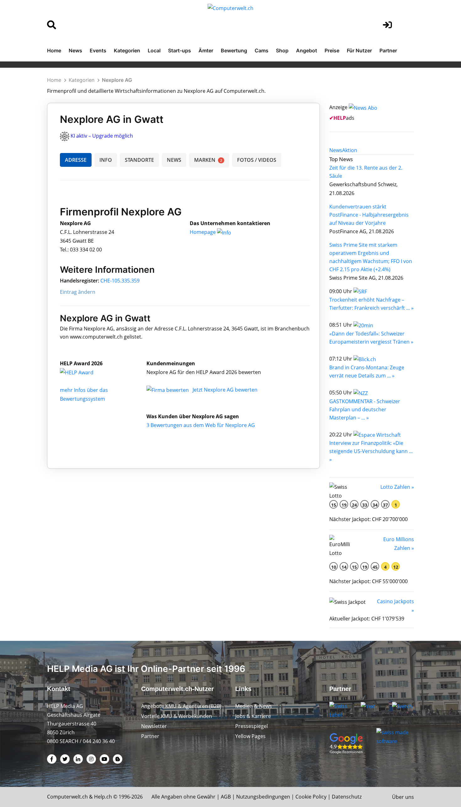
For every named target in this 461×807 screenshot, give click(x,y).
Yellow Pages (250, 736)
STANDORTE (139, 159)
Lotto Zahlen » (397, 486)
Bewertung (234, 50)
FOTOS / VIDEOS (256, 159)
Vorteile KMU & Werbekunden (176, 716)
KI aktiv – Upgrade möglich (102, 135)
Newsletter (154, 726)
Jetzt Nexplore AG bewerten (225, 389)
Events (98, 50)
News (75, 50)
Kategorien (127, 50)
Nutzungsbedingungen (263, 796)
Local (154, 50)
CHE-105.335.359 (120, 280)
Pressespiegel (251, 726)
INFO (105, 159)
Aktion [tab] (349, 150)
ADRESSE (76, 159)
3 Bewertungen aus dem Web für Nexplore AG (200, 425)
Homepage (203, 232)
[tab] (335, 150)
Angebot (306, 50)
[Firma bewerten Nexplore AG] (168, 389)
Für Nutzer (359, 50)
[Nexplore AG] (83, 372)
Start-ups (179, 50)
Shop (282, 50)
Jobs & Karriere (253, 716)
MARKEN (208, 159)
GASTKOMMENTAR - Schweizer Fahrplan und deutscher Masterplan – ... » (364, 409)
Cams (261, 50)
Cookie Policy (310, 796)
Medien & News (253, 706)
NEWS (174, 159)
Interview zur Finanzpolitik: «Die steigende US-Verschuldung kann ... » (371, 451)
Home (54, 50)
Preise (332, 50)
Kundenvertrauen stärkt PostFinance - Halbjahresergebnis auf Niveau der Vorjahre (369, 214)
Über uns (403, 797)
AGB (226, 796)
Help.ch (103, 796)
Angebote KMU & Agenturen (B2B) (181, 706)
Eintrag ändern (77, 291)
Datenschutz (347, 796)
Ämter (206, 50)
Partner (388, 50)
